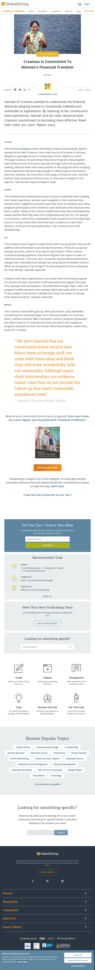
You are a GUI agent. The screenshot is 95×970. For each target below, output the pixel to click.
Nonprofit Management (65, 764)
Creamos (24, 148)
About (31, 11)
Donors (7, 893)
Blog (79, 11)
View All (47, 596)
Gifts (91, 11)
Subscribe (47, 545)
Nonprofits (42, 11)
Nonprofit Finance (75, 758)
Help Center (47, 872)
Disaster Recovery (15, 753)
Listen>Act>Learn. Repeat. (47, 758)
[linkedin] (62, 881)
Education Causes (39, 753)
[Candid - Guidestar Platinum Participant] (37, 946)
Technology (56, 775)
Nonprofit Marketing (22, 770)
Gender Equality (79, 753)
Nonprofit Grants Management (33, 764)
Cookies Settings (77, 966)
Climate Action (23, 747)
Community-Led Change (47, 747)
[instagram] (47, 881)
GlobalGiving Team (48, 94)
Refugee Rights (75, 770)
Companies (55, 11)
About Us (9, 918)
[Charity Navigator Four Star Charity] (28, 946)
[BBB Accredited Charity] (49, 946)
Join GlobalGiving (47, 623)
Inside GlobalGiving (19, 758)
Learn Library (12, 927)
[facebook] (32, 881)
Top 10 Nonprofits (47, 54)
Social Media (39, 775)
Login (87, 4)
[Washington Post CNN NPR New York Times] (47, 939)
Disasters (68, 11)
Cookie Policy (22, 962)
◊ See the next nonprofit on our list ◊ (47, 495)
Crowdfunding (71, 747)
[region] (47, 960)
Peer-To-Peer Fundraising (50, 770)
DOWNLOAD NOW (47, 467)
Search (61, 832)
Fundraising (59, 753)
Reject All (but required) (78, 960)
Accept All (78, 955)
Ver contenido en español (47, 784)
